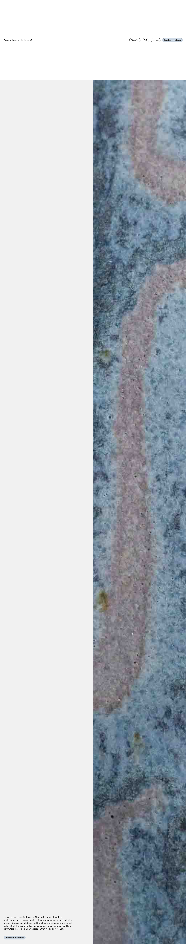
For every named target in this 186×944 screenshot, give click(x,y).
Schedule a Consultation (15, 937)
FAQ (145, 40)
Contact (155, 40)
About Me (135, 40)
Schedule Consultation (172, 40)
